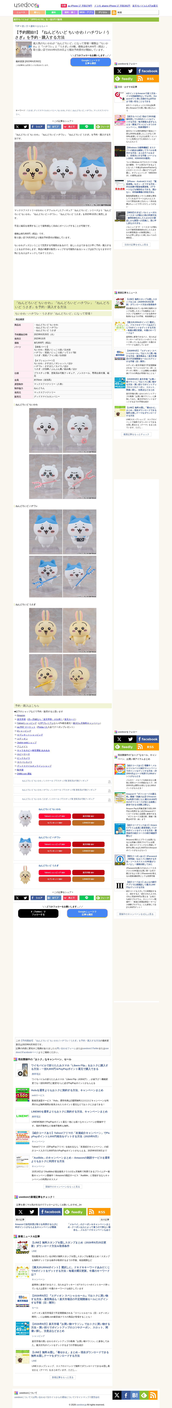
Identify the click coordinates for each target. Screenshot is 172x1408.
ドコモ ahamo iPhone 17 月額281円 (112, 6)
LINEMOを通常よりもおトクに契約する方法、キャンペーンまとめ (69, 1111)
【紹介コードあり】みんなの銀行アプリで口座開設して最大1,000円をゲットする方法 (141, 884)
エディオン (22, 739)
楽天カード (69, 719)
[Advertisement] (87, 88)
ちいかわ (61, 110)
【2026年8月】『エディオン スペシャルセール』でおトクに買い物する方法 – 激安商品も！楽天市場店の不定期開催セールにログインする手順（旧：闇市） (69, 1299)
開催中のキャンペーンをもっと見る (63, 1187)
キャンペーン (38, 1141)
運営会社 (95, 1397)
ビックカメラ (23, 758)
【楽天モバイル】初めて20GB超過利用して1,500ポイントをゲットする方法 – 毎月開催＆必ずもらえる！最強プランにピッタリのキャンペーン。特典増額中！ (141, 121)
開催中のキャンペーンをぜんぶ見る (136, 914)
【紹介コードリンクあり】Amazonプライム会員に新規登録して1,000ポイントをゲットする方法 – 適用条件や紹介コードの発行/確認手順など (141, 830)
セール (35, 1308)
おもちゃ (41, 26)
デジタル (102, 12)
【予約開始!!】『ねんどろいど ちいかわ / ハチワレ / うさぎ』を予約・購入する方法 (60, 1040)
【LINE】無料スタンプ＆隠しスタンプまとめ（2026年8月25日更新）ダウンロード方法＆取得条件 (141, 302)
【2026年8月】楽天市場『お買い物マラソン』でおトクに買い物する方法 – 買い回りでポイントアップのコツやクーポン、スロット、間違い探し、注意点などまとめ (70, 1327)
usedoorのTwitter (91, 1048)
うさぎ (30, 110)
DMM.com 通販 (24, 774)
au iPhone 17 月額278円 (80, 6)
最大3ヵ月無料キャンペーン (86, 723)
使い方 (25, 26)
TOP (17, 26)
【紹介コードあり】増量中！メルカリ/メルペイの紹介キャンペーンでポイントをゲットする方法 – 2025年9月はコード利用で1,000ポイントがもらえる (141, 770)
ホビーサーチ (23, 754)
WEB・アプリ (86, 12)
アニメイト (22, 746)
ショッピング (38, 1336)
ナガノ (69, 110)
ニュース (21, 12)
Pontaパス (43, 727)
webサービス (38, 1095)
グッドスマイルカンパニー (45, 110)
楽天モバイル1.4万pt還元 (145, 6)
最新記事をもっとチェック (136, 434)
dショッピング (24, 731)
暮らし (37, 12)
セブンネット (52, 823)
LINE (34, 1251)
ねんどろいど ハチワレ (50, 837)
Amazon (21, 715)
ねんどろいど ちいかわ (50, 809)
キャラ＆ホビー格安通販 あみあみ (33, 750)
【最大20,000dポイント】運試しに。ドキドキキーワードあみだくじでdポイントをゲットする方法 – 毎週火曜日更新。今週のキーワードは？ (70, 1271)
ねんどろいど (78, 110)
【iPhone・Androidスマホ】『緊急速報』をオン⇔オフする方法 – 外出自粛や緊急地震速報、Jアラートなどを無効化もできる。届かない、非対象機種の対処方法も (141, 186)
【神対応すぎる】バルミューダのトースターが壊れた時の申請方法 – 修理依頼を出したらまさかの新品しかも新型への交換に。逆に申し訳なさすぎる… (141, 217)
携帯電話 (36, 1074)
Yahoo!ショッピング (27, 723)
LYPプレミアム (46, 723)
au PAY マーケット (26, 727)
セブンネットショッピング (30, 735)
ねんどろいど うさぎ (49, 865)
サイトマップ (82, 1397)
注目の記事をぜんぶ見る (136, 244)
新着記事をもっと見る (63, 1377)
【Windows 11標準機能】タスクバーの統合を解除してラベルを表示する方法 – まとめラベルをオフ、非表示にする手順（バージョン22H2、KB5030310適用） (141, 152)
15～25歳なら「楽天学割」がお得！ (45, 719)
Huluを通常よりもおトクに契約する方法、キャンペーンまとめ (67, 1090)
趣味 (53, 12)
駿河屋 (20, 770)
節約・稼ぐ (70, 12)
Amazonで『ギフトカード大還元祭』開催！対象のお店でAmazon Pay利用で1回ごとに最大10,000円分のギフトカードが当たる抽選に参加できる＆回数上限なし (141, 799)
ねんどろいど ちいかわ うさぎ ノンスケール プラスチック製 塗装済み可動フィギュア (58, 799)
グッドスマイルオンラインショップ (34, 766)
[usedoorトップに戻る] (26, 5)
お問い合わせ (38, 1397)
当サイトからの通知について (61, 1397)
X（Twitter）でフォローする (38, 913)
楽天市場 (21, 719)
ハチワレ (89, 110)
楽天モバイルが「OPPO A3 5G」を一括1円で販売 (38, 19)
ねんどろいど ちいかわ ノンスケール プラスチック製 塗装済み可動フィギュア (55, 781)
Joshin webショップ (27, 742)
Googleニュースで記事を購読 (91, 61)
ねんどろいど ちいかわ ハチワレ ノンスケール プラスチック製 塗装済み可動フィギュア (59, 790)
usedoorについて (22, 1397)
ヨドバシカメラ (24, 762)
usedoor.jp (81, 1405)
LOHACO (86, 823)
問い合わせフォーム (66, 1048)
